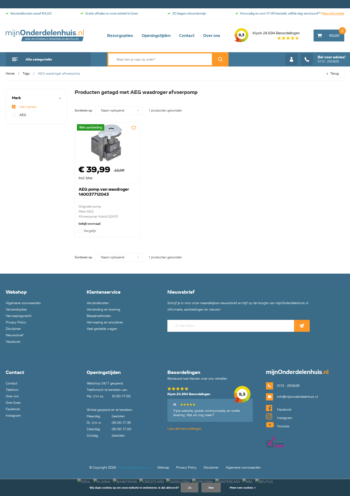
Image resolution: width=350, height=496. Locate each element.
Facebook (13, 409)
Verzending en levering (103, 309)
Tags (26, 74)
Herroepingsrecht (18, 316)
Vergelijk (90, 231)
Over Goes (13, 403)
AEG (22, 115)
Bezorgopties (120, 35)
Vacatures (13, 342)
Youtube (282, 426)
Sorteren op (83, 110)
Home (10, 74)
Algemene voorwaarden (23, 303)
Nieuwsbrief (14, 335)
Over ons (211, 35)
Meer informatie (332, 13)
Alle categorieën (38, 59)
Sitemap (163, 467)
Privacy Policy (16, 322)
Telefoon (12, 390)
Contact (187, 35)
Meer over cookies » (243, 487)
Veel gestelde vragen (102, 329)
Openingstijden (156, 35)
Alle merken (28, 107)
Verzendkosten (98, 303)
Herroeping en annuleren (105, 322)
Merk (16, 98)
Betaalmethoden (99, 316)
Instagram (13, 416)
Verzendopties (16, 309)
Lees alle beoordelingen (184, 429)
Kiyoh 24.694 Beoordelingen (269, 34)
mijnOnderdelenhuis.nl (45, 35)
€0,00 (336, 34)
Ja (189, 487)
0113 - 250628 (331, 59)
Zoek (220, 59)
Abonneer (302, 326)
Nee (211, 487)
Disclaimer (13, 329)
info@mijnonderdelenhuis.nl (297, 397)
